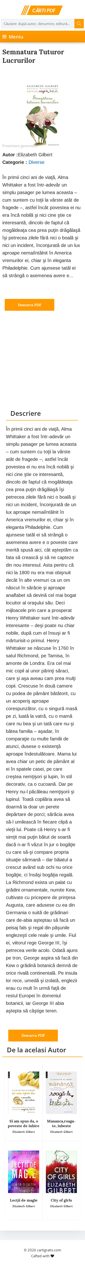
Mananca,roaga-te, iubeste (61, 1123)
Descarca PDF (29, 305)
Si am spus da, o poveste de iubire (23, 1123)
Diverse (36, 162)
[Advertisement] (42, 364)
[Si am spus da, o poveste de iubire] (23, 1092)
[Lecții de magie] (23, 1172)
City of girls (61, 1200)
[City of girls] (61, 1172)
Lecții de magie (24, 1200)
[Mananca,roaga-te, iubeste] (61, 1092)
